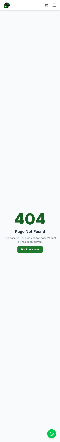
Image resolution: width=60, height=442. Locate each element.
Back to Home (30, 249)
